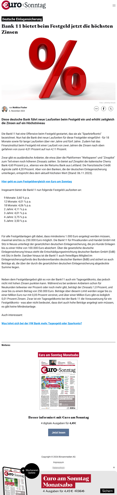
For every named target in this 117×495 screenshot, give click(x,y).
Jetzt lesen (58, 432)
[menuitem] (24, 8)
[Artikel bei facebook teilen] (103, 109)
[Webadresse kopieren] (96, 109)
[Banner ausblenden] (114, 467)
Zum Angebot (58, 479)
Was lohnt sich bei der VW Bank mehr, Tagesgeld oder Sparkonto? (42, 323)
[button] (111, 5)
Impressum (58, 462)
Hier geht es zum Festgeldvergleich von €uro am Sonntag (37, 181)
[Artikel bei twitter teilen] (110, 109)
